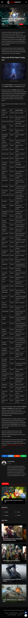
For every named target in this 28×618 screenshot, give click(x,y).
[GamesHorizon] (14, 2)
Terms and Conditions (12, 614)
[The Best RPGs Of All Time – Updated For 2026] (14, 594)
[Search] (26, 2)
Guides (21, 24)
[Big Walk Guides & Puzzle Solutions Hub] (14, 494)
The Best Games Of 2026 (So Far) (11, 560)
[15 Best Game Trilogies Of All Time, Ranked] (14, 573)
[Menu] (2, 2)
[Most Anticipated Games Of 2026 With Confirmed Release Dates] (14, 533)
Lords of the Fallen (6, 450)
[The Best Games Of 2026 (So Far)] (14, 553)
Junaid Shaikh (8, 24)
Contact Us (20, 614)
